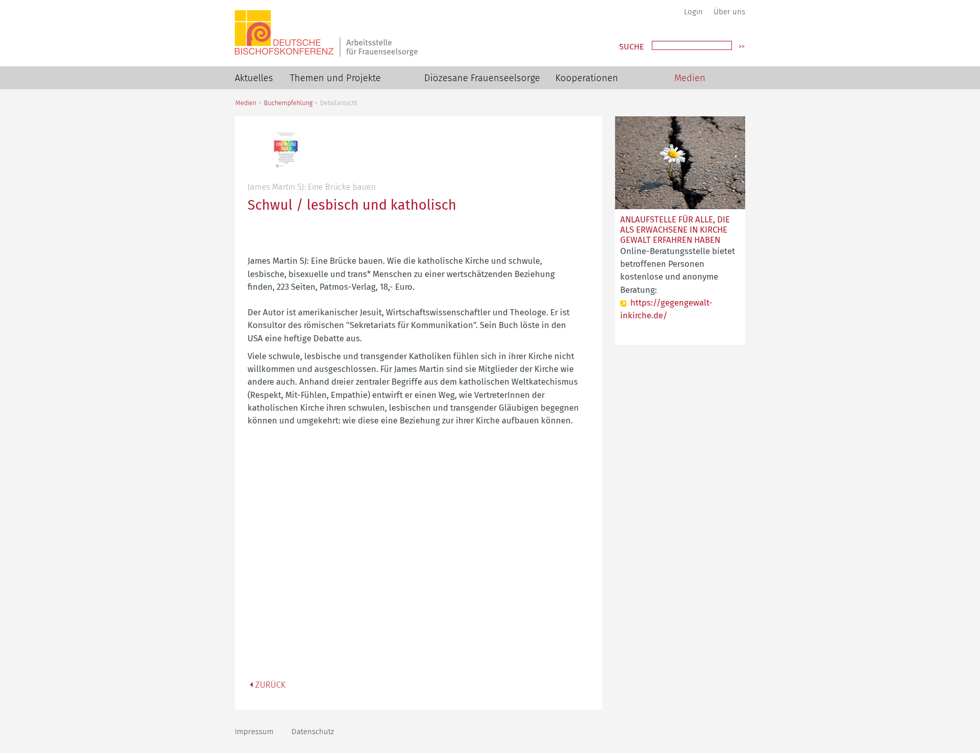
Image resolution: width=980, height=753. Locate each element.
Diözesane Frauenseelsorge (482, 78)
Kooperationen (586, 78)
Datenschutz (312, 731)
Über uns (729, 11)
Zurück (270, 685)
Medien (689, 78)
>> (741, 46)
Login (693, 11)
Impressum (254, 731)
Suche (631, 47)
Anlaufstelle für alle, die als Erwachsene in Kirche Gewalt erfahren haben (675, 229)
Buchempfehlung (288, 103)
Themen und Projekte (335, 78)
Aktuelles (254, 78)
